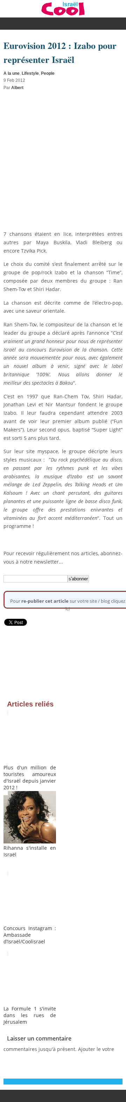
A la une (12, 73)
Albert (17, 87)
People (48, 73)
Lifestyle (30, 73)
